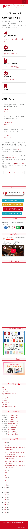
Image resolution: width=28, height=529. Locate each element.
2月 (6, 483)
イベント (4, 396)
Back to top (21, 527)
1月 (6, 485)
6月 (6, 473)
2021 (5, 497)
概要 (3, 388)
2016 (5, 510)
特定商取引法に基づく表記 (9, 406)
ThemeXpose (10, 524)
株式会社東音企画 (11, 157)
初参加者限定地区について (13, 209)
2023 (5, 492)
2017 (5, 507)
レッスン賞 (5, 398)
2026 (5, 443)
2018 (5, 505)
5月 (6, 475)
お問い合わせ (5, 402)
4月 (6, 478)
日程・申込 (5, 392)
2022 (5, 495)
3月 (6, 480)
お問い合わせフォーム (18, 163)
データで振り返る (13, 415)
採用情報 (4, 404)
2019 (5, 502)
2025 (5, 487)
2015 (5, 512)
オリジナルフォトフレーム (12, 213)
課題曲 (4, 390)
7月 (6, 470)
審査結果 (4, 400)
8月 (6, 445)
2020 (5, 500)
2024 (5, 490)
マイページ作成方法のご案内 (13, 200)
